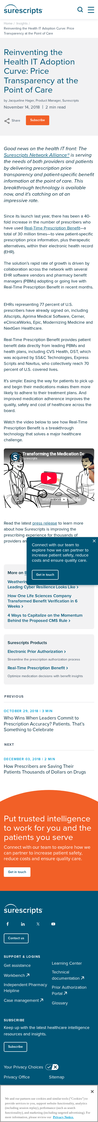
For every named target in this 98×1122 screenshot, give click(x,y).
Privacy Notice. (63, 1117)
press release (44, 523)
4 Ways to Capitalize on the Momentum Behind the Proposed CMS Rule (45, 618)
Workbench (14, 975)
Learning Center (67, 963)
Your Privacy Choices (23, 1067)
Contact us (16, 938)
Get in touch (17, 871)
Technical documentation (66, 975)
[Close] (92, 1091)
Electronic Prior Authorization (35, 651)
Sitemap (56, 1077)
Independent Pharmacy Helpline (25, 988)
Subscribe (37, 120)
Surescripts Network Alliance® (36, 155)
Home (8, 23)
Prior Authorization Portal (69, 990)
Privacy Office (17, 1077)
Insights (22, 23)
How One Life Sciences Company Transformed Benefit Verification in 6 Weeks (43, 601)
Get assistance (17, 965)
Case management (21, 1000)
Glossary (60, 1003)
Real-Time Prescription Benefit (52, 228)
